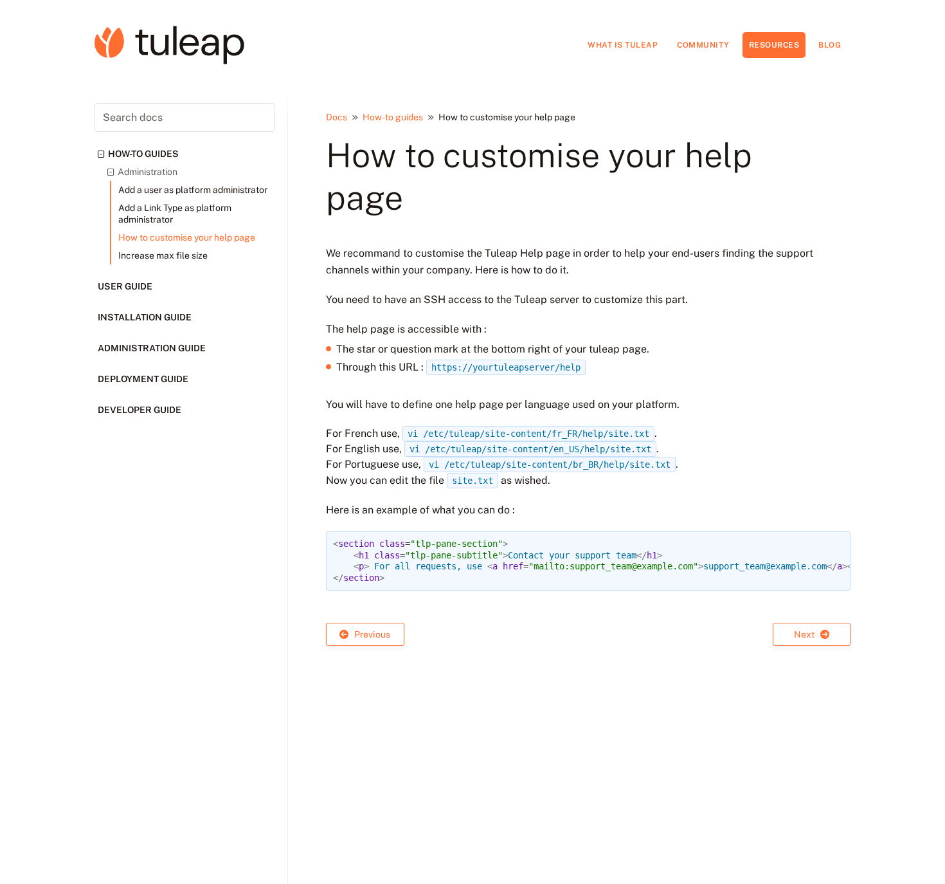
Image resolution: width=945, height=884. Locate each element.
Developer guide (139, 410)
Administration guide (152, 348)
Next (805, 634)
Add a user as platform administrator (192, 190)
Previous (371, 634)
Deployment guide (143, 379)
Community (703, 45)
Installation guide (145, 317)
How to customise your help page (186, 237)
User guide (125, 286)
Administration (147, 172)
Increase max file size (163, 255)
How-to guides (143, 154)
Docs (336, 117)
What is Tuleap (623, 45)
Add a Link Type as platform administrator (174, 214)
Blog (829, 45)
